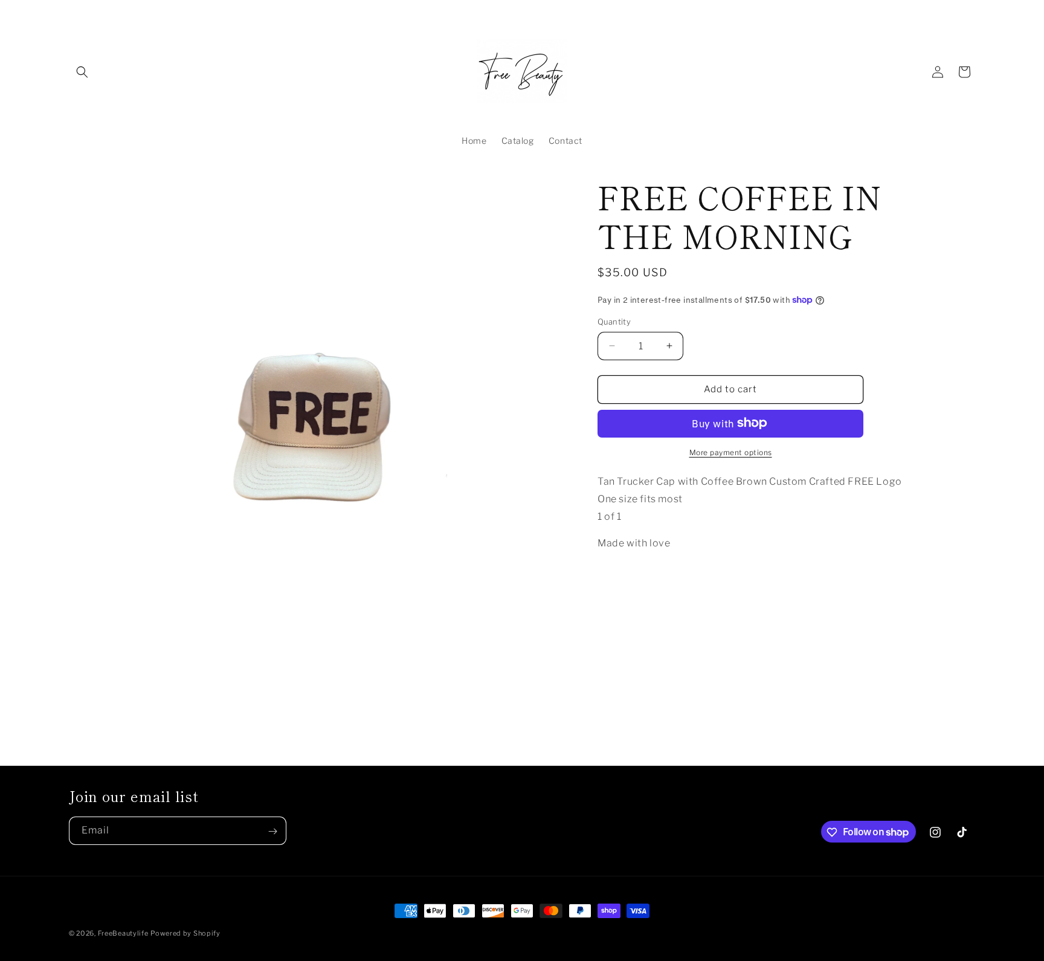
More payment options (730, 451)
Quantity (614, 321)
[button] (82, 72)
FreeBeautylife (123, 933)
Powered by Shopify (185, 933)
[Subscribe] (272, 831)
